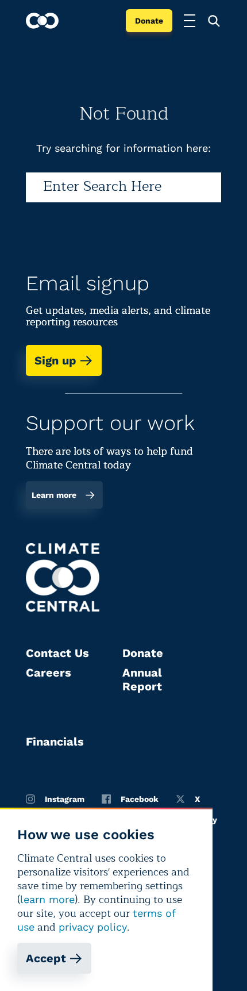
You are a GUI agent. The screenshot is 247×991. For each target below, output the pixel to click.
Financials (55, 741)
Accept (46, 958)
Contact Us (57, 653)
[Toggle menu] (189, 20)
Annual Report (142, 679)
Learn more (54, 495)
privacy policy (93, 927)
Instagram (64, 799)
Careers (48, 672)
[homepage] (42, 21)
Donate (149, 20)
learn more (47, 899)
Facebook (140, 799)
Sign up (55, 360)
